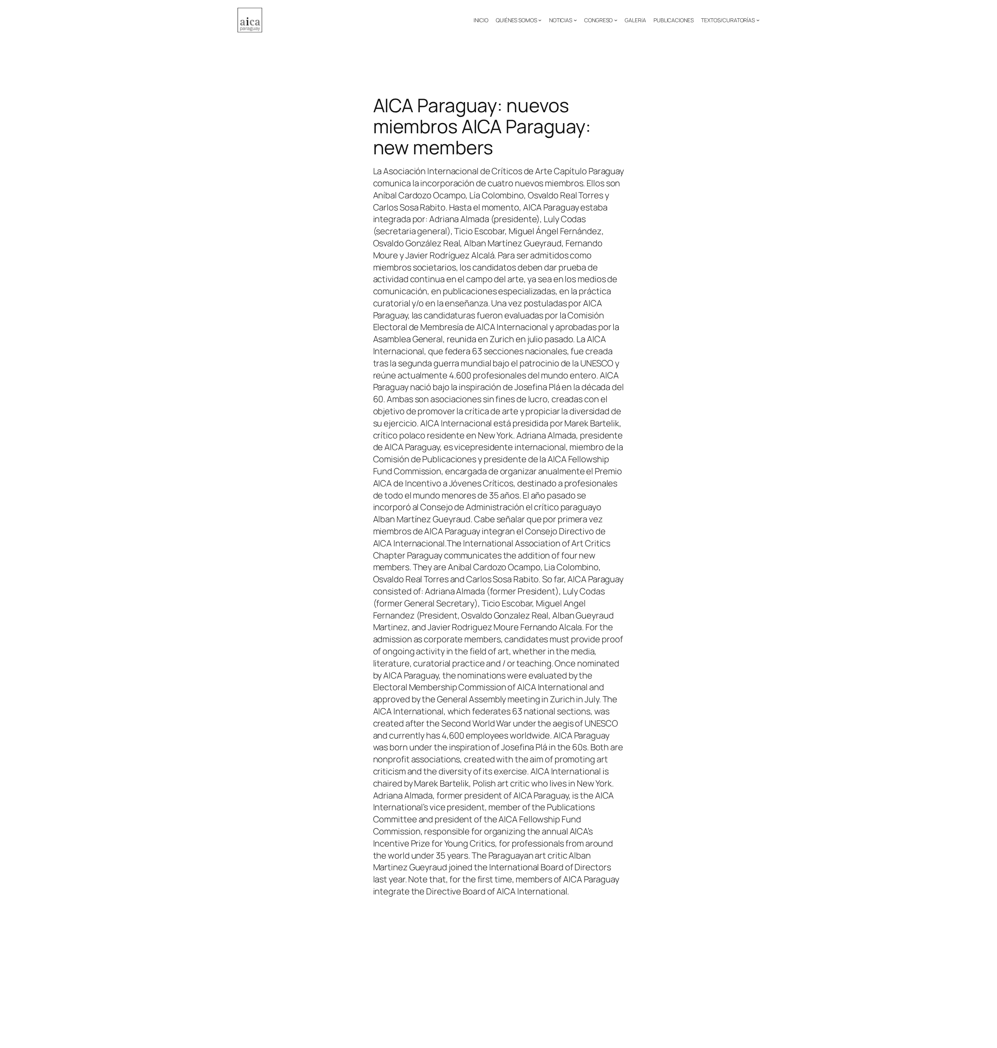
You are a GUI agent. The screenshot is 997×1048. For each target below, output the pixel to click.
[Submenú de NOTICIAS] (575, 19)
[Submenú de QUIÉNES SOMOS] (539, 19)
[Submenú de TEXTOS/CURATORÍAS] (757, 19)
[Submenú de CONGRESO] (615, 19)
